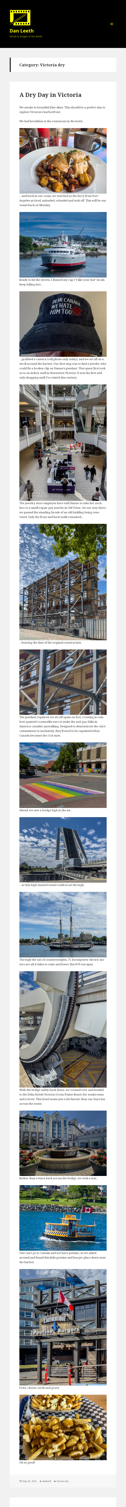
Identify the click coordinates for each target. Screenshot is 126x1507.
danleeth (46, 1481)
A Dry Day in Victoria (50, 95)
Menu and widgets (111, 28)
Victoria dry (63, 1481)
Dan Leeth (22, 30)
